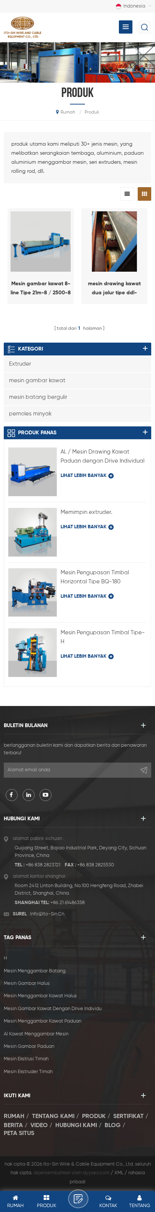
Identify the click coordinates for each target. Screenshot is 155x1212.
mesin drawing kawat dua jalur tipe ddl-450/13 (114, 289)
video (39, 1125)
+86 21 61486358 (67, 902)
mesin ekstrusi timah (26, 1059)
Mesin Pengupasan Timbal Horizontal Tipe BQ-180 (95, 577)
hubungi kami (76, 1125)
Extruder (20, 364)
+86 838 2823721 (43, 865)
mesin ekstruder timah (28, 1071)
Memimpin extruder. (86, 512)
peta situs (19, 1133)
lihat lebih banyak (83, 475)
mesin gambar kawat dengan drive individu (53, 1008)
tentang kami (53, 1117)
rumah (68, 112)
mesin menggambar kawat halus (40, 996)
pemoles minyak (30, 414)
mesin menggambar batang (34, 971)
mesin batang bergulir (38, 397)
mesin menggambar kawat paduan (42, 1021)
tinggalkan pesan (78, 1198)
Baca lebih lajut (40, 310)
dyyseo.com (96, 1172)
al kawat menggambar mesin (36, 1034)
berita (13, 1125)
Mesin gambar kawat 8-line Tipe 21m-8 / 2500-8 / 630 (41, 289)
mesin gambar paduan (29, 1046)
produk (94, 1117)
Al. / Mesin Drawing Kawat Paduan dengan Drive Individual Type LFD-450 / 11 (102, 457)
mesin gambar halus (27, 983)
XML (118, 1172)
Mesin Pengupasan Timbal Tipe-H (103, 637)
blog (113, 1125)
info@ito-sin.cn (47, 914)
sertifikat (128, 1117)
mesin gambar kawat (37, 380)
